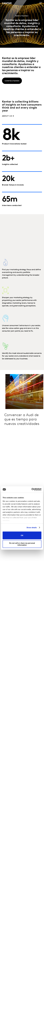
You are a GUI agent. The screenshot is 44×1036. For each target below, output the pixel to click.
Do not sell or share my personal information (22, 544)
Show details (32, 527)
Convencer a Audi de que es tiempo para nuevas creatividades (21, 419)
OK (22, 535)
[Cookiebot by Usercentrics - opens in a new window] (31, 489)
